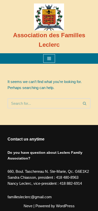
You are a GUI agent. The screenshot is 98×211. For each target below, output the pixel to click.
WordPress (65, 206)
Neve (28, 206)
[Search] (84, 103)
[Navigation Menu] (49, 58)
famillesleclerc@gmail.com (30, 197)
